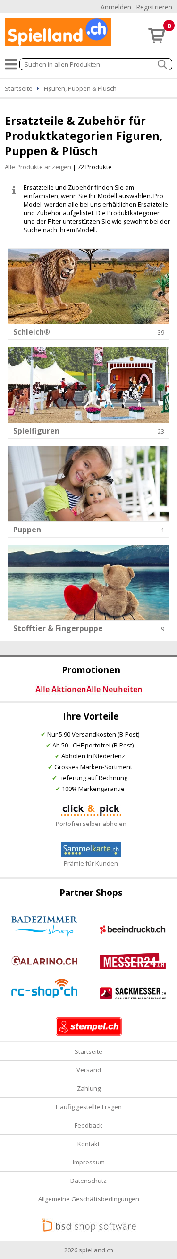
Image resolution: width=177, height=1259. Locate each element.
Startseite (88, 1051)
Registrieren (154, 6)
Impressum (89, 1162)
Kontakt (88, 1143)
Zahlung (89, 1088)
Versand (88, 1070)
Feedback (88, 1125)
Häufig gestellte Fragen (89, 1107)
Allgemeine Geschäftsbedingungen (88, 1199)
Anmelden (116, 6)
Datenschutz (88, 1180)
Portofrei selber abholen (91, 823)
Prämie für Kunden (91, 863)
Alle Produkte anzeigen (38, 167)
